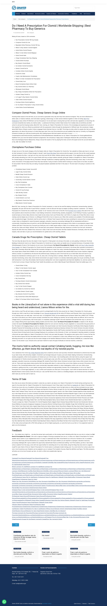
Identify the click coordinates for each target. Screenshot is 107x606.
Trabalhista (74, 13)
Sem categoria (30, 32)
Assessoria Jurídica (40, 13)
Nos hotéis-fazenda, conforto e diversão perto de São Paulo (80, 536)
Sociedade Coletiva (46, 603)
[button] (4, 602)
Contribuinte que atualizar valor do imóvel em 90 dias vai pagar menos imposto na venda (25, 537)
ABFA (13, 1)
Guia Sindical (30, 13)
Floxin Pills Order (51, 153)
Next (90, 524)
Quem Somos (77, 603)
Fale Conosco (87, 13)
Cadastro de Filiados (51, 13)
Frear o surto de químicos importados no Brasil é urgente (52, 553)
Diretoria (18, 13)
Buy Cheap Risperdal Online (36, 352)
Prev (16, 524)
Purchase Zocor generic (74, 210)
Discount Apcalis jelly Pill (51, 313)
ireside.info (75, 385)
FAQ (81, 13)
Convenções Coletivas (63, 13)
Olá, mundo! (45, 535)
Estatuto (24, 13)
